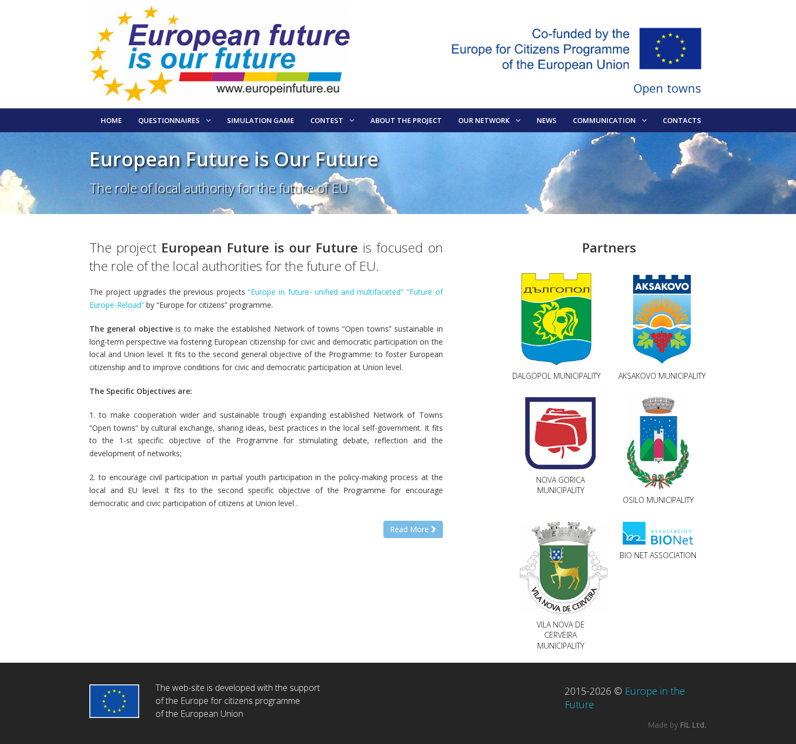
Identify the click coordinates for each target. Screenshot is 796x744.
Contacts (682, 120)
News (547, 120)
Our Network (484, 120)
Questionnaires (169, 120)
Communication (604, 120)
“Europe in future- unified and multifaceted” (325, 292)
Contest (326, 120)
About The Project (406, 120)
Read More (410, 529)
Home (111, 120)
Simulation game (260, 120)
